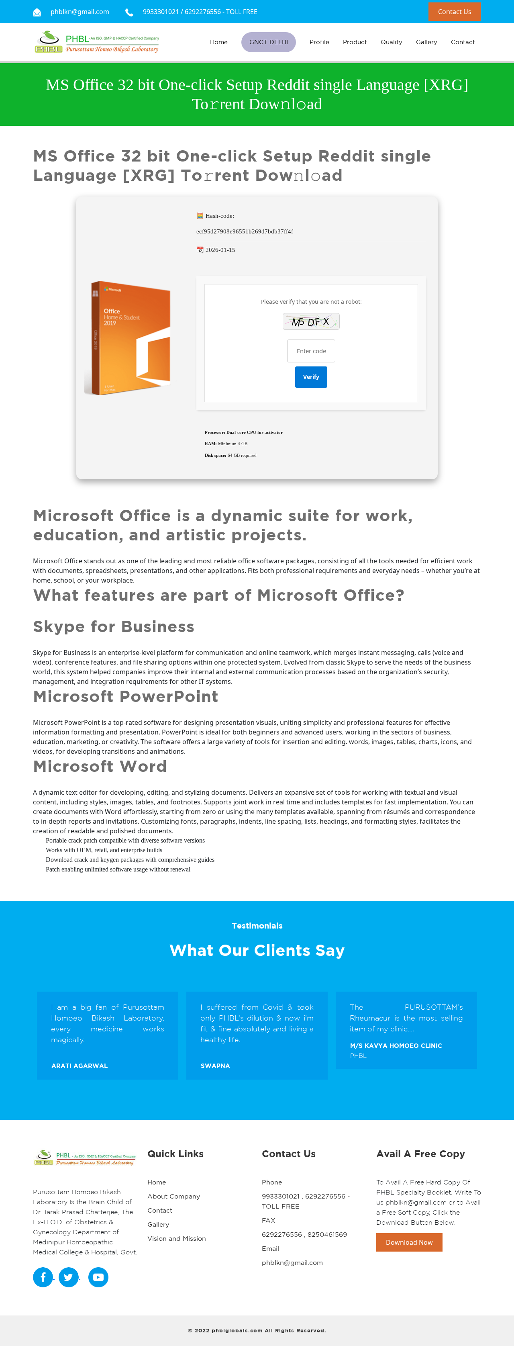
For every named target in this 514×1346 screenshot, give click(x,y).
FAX (268, 1220)
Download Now (409, 1242)
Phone (272, 1182)
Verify (311, 376)
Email (270, 1248)
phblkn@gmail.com (292, 1262)
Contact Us (454, 11)
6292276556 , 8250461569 (304, 1234)
